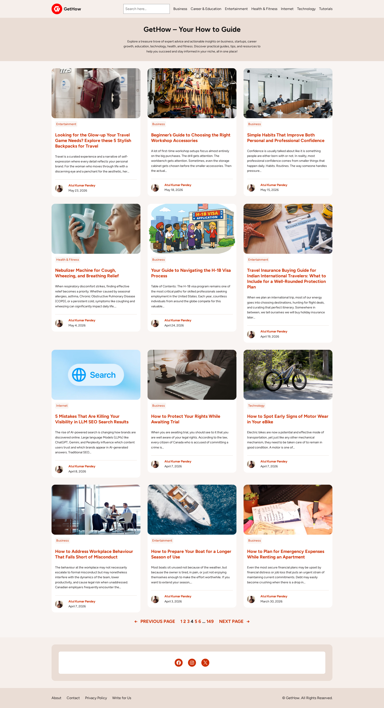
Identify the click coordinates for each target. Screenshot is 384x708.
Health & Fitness (67, 260)
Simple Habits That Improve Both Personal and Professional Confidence (285, 137)
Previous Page (154, 621)
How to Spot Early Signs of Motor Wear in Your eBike (287, 419)
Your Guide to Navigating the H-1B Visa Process (191, 273)
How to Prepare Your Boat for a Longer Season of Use (191, 554)
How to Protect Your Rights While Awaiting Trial (185, 419)
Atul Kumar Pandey (81, 185)
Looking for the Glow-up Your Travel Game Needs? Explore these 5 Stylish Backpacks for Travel (93, 140)
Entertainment (66, 124)
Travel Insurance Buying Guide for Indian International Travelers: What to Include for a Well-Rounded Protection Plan (286, 279)
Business (158, 124)
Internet (62, 406)
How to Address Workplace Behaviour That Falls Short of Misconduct (94, 554)
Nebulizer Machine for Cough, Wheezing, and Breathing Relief (87, 273)
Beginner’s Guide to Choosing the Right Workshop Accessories (190, 137)
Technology (256, 406)
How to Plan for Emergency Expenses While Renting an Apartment (285, 554)
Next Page (234, 621)
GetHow (72, 9)
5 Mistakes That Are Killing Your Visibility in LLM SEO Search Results (91, 419)
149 (210, 621)
